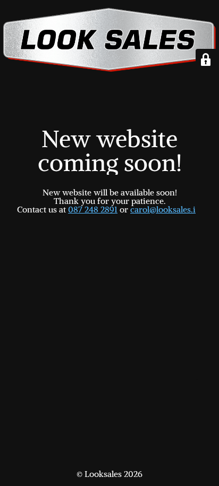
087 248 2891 (92, 209)
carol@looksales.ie (165, 209)
